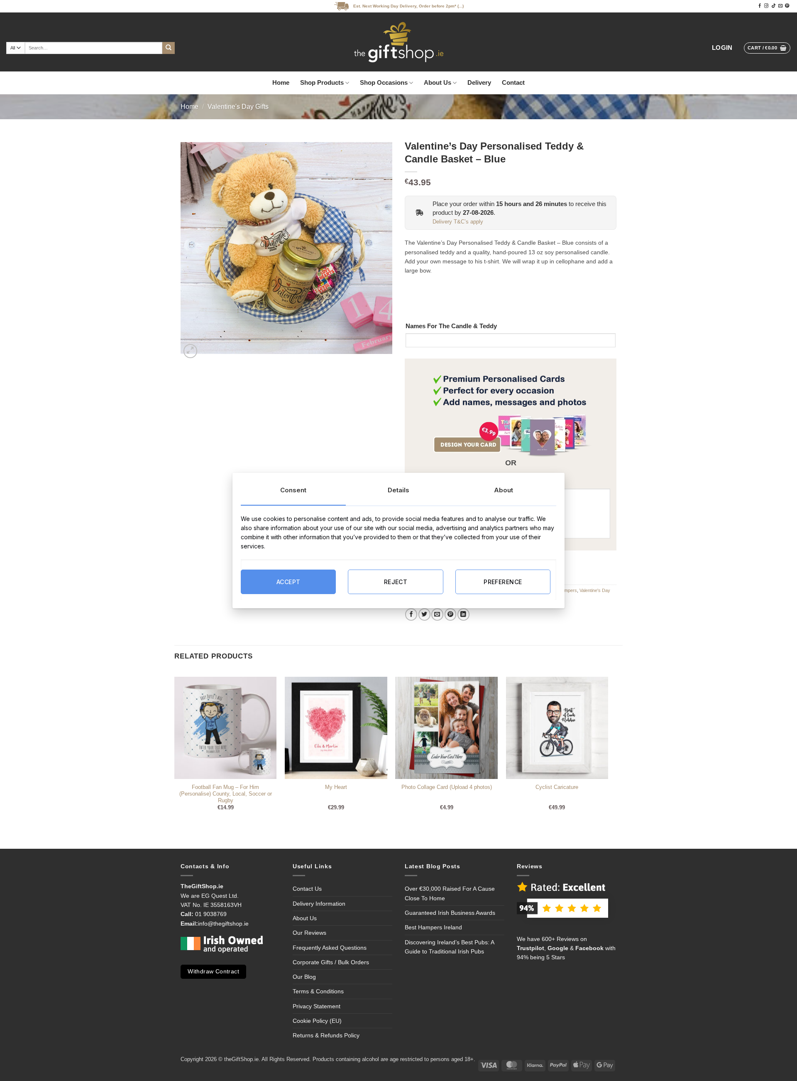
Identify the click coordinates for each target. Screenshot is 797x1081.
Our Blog (304, 976)
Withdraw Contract (213, 971)
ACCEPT (288, 581)
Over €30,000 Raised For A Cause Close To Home (450, 893)
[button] (722, 48)
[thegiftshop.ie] (398, 42)
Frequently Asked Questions (330, 947)
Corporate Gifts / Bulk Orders (331, 962)
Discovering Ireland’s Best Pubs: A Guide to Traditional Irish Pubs (449, 947)
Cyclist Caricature (556, 787)
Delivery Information (319, 903)
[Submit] (168, 48)
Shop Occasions (384, 82)
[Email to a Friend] (437, 614)
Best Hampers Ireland (433, 927)
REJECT (396, 581)
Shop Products (322, 82)
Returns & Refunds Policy (326, 1035)
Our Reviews (309, 932)
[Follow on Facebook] (760, 6)
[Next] (607, 750)
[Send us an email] (780, 6)
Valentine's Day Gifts (238, 106)
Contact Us (307, 888)
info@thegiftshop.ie (223, 923)
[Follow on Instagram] (766, 6)
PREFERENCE (503, 581)
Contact (513, 82)
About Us (437, 82)
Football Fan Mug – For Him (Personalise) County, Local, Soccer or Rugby (225, 794)
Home (280, 82)
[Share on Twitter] (424, 614)
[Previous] (175, 750)
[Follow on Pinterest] (787, 6)
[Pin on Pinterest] (451, 614)
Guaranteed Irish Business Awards (450, 912)
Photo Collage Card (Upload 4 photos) (446, 787)
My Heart (336, 787)
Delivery (479, 82)
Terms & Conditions (318, 991)
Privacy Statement (316, 1006)
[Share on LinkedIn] (463, 614)
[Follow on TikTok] (773, 6)
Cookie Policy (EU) (317, 1020)
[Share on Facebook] (411, 614)
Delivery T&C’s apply (458, 222)
